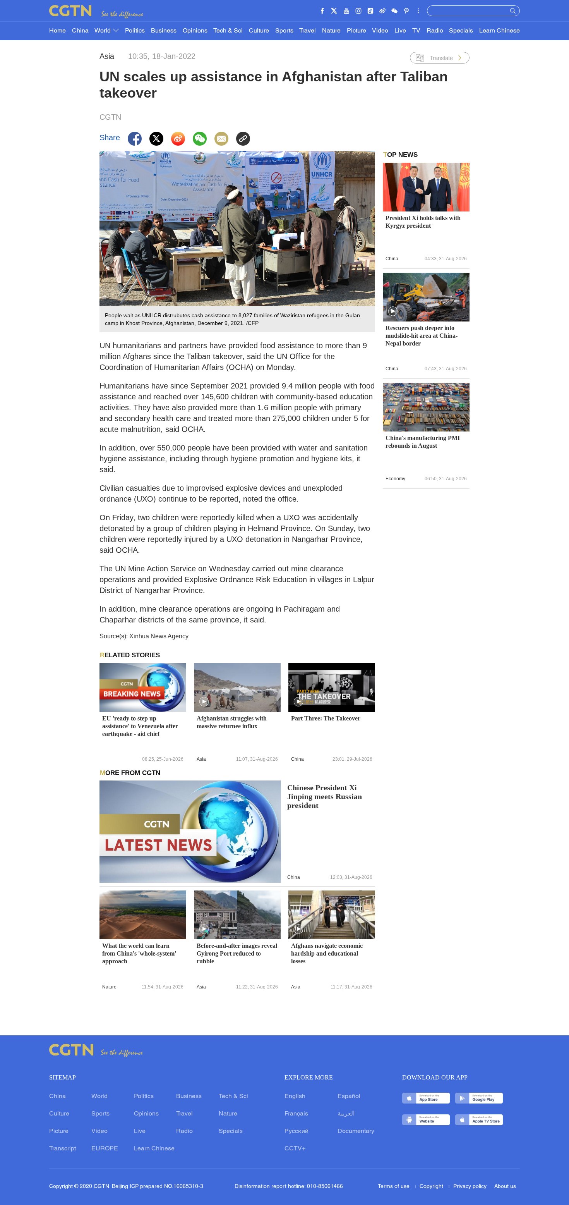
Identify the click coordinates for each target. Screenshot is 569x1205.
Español (349, 1096)
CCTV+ (294, 1149)
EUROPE (104, 1149)
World (103, 31)
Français (296, 1114)
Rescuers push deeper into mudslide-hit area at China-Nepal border (422, 336)
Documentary (356, 1131)
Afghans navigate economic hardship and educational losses (327, 953)
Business (164, 31)
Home (57, 31)
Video (380, 31)
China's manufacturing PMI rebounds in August (423, 442)
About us (505, 1186)
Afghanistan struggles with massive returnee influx (232, 722)
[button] (204, 701)
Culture (259, 31)
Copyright (432, 1186)
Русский (296, 1131)
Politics (135, 31)
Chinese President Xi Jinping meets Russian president (324, 797)
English (294, 1096)
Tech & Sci (228, 31)
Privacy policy (470, 1186)
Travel (307, 31)
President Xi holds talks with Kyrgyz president (423, 222)
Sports (284, 31)
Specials (461, 31)
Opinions (195, 31)
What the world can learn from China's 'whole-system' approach (139, 953)
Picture (356, 31)
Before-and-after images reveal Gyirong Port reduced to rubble (237, 953)
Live (400, 31)
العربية (346, 1114)
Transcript (62, 1149)
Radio (435, 31)
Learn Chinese (499, 31)
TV (416, 31)
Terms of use (394, 1186)
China (80, 31)
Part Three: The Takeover (325, 718)
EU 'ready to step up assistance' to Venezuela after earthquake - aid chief (140, 726)
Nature (331, 31)
